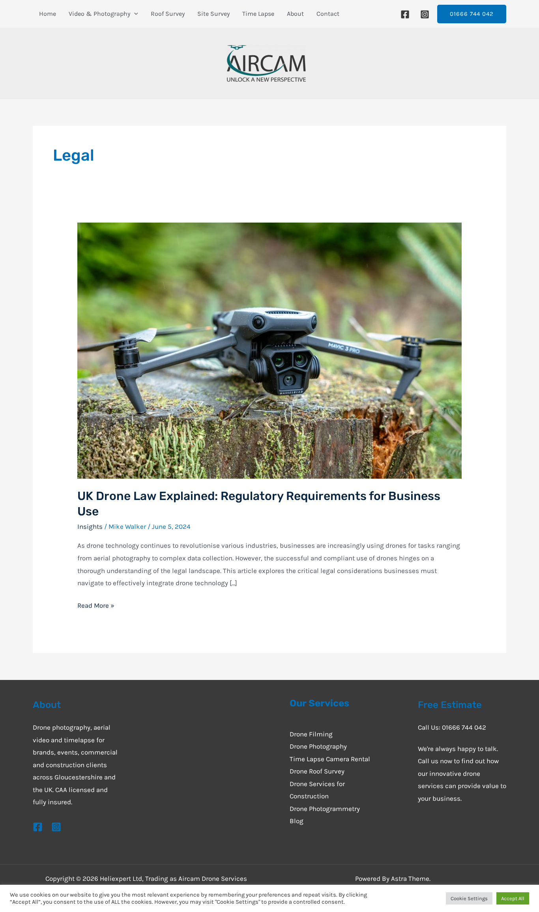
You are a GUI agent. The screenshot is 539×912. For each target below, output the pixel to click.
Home (47, 13)
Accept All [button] (512, 898)
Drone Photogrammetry (325, 809)
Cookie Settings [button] (469, 898)
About (295, 13)
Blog (296, 821)
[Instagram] (424, 14)
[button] (471, 14)
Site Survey (213, 13)
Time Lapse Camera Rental (330, 759)
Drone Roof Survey (317, 771)
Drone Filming (311, 734)
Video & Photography (99, 13)
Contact (327, 13)
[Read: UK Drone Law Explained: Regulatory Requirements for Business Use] (269, 350)
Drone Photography (318, 746)
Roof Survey (168, 13)
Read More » (95, 604)
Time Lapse (258, 13)
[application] (134, 14)
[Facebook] (405, 14)
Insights (90, 526)
